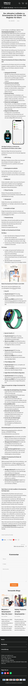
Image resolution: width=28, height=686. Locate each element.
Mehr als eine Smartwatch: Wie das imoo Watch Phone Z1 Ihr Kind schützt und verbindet (19, 546)
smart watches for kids (7, 534)
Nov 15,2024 (4, 616)
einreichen (14, 585)
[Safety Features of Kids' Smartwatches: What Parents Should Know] (21, 601)
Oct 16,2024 (17, 616)
